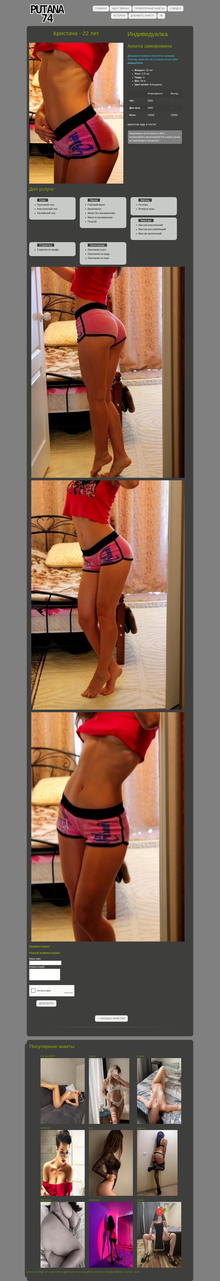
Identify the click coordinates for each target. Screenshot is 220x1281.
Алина (140, 1056)
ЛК (161, 15)
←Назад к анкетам (111, 1018)
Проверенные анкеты (149, 8)
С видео (175, 8)
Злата (92, 1056)
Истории (119, 15)
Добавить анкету (142, 15)
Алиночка (94, 1200)
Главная (101, 8)
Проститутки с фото (129, 1272)
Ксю (91, 1128)
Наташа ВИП (48, 1056)
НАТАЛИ (46, 1128)
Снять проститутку (53, 1272)
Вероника (46, 1200)
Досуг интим (34, 1272)
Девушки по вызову (76, 1272)
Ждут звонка (120, 8)
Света (140, 1200)
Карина (141, 1128)
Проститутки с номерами (102, 1272)
